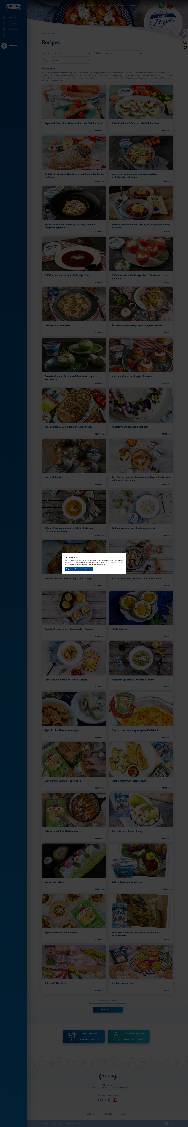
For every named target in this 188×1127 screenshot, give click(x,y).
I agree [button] (68, 569)
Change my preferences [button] (83, 569)
